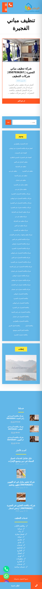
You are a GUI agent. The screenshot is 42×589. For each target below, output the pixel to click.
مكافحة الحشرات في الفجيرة (21, 307)
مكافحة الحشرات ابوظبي (21, 294)
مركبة (19, 528)
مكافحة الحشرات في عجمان (21, 317)
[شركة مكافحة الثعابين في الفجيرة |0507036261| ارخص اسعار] (21, 497)
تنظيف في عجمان (21, 180)
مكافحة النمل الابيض (14, 326)
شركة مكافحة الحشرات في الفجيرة (21, 262)
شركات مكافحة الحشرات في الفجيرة (20, 203)
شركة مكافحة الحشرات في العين (20, 257)
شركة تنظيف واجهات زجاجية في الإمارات (20, 235)
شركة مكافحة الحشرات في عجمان (21, 271)
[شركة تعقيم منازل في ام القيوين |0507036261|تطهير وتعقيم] (21, 473)
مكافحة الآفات (19, 526)
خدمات (19, 545)
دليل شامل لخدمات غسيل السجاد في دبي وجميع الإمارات (21, 459)
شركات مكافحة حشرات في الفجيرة (21, 207)
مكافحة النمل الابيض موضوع (21, 330)
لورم (19, 556)
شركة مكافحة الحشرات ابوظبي (21, 244)
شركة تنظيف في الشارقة (21, 221)
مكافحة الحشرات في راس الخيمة (20, 312)
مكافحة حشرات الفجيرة (21, 335)
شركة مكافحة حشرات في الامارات (20, 285)
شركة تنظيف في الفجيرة (21, 230)
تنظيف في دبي (13, 171)
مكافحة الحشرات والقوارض (21, 321)
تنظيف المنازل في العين (21, 162)
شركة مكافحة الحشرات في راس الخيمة (21, 266)
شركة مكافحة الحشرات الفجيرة (21, 248)
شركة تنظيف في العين (20, 226)
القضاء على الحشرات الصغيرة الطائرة (20, 157)
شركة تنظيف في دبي (21, 216)
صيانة (20, 537)
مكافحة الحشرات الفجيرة (21, 298)
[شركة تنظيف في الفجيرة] (32, 7)
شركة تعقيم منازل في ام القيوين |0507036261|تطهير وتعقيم (21, 483)
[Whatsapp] (6, 576)
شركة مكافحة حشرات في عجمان (20, 289)
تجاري (19, 539)
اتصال (19, 553)
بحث (8, 122)
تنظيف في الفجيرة (27, 171)
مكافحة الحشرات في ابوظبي (21, 303)
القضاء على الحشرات (21, 153)
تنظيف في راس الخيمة (20, 176)
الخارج (19, 550)
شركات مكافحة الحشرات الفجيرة (20, 194)
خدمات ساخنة (19, 567)
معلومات (19, 558)
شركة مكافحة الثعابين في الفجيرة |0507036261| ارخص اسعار (21, 507)
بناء (19, 531)
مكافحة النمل (29, 326)
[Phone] (6, 569)
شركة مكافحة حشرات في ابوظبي (20, 280)
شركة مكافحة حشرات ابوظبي (20, 276)
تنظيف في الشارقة (20, 166)
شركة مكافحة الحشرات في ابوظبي (21, 253)
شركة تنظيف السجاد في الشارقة (21, 212)
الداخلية (20, 547)
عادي (20, 542)
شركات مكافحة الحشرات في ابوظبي (20, 198)
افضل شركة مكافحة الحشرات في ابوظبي (20, 148)
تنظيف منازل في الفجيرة (21, 185)
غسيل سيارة (19, 534)
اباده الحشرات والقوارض (21, 144)
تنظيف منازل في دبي (21, 189)
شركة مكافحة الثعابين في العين (21, 239)
